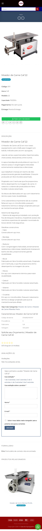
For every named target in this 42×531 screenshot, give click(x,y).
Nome (7, 402)
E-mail (7, 411)
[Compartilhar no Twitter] (10, 122)
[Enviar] (37, 9)
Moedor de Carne (25, 307)
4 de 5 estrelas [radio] (16, 382)
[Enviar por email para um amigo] (13, 122)
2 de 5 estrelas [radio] (21, 380)
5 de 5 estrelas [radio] (28, 382)
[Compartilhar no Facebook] (6, 122)
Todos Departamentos (21, 523)
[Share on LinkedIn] (20, 122)
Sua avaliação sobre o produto (15, 385)
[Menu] (2, 3)
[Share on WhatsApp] (3, 122)
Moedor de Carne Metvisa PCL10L (21, 503)
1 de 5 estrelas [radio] (10, 380)
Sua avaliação (10, 377)
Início (21, 14)
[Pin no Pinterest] (17, 122)
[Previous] (3, 67)
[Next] (9, 67)
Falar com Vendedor (22, 119)
